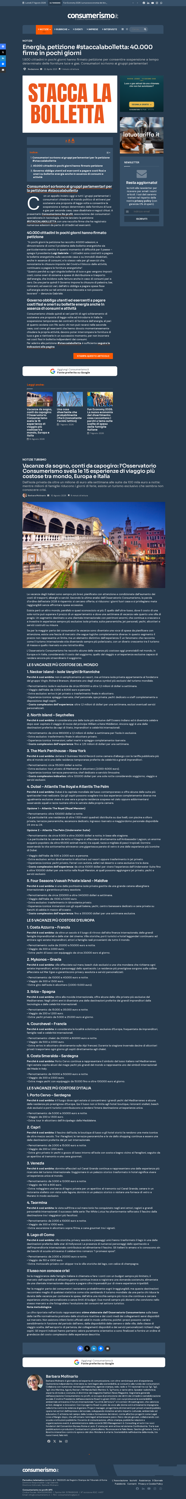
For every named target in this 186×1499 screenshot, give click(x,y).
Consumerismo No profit (57, 214)
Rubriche (61, 29)
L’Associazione (120, 1480)
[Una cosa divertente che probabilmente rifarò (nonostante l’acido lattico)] (70, 399)
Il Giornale (157, 1480)
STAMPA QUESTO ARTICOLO (93, 356)
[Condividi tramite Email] (3, 70)
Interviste (110, 29)
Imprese (93, 29)
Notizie (44, 29)
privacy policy (143, 200)
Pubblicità (120, 1483)
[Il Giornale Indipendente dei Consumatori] (93, 16)
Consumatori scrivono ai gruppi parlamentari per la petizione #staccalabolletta (71, 159)
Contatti (131, 1483)
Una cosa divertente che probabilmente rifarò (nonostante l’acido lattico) (69, 415)
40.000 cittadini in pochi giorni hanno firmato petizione (68, 165)
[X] (3, 52)
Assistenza (145, 1480)
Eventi (78, 29)
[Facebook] (3, 46)
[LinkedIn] (3, 58)
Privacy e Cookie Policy (150, 1483)
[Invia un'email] (41, 69)
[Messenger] (3, 64)
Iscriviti (133, 1480)
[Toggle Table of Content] (106, 151)
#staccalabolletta (69, 343)
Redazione (33, 69)
